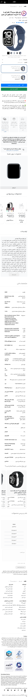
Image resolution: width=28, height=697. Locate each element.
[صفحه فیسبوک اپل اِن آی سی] (18, 690)
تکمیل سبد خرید (14, 89)
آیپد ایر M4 (23, 611)
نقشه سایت (23, 623)
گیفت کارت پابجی (8, 611)
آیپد (25, 589)
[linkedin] (8, 690)
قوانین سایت (23, 625)
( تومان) (14, 85)
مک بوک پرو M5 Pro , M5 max (19, 605)
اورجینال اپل (10, 595)
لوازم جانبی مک (9, 589)
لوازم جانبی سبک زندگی (7, 597)
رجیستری (24, 630)
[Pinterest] (5, 690)
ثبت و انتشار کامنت (20, 567)
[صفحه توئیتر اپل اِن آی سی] (15, 690)
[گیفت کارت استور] (19, 666)
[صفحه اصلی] (14, 2)
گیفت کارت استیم (8, 607)
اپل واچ (20, 6)
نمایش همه (14, 274)
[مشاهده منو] (26, 2)
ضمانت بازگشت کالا (22, 628)
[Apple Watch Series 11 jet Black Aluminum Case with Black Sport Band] (16, 479)
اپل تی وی (23, 595)
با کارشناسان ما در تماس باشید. (12, 150)
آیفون (24, 591)
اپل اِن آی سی (25, 6)
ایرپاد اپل (24, 597)
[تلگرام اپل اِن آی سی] (25, 690)
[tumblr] (11, 690)
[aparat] (25, 692)
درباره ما (24, 621)
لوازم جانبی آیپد (9, 591)
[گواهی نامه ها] (19, 655)
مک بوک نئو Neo (22, 609)
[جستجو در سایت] (1, 2)
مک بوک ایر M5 (22, 607)
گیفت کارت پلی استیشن (7, 605)
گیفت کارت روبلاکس (8, 614)
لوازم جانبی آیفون (8, 586)
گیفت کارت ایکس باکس (7, 609)
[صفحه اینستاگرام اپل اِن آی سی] (21, 690)
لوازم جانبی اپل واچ (8, 593)
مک (25, 586)
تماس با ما (23, 619)
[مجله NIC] (9, 666)
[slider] (20, 23)
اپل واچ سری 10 (13, 6)
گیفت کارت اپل (9, 603)
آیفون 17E (23, 603)
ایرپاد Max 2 (23, 614)
